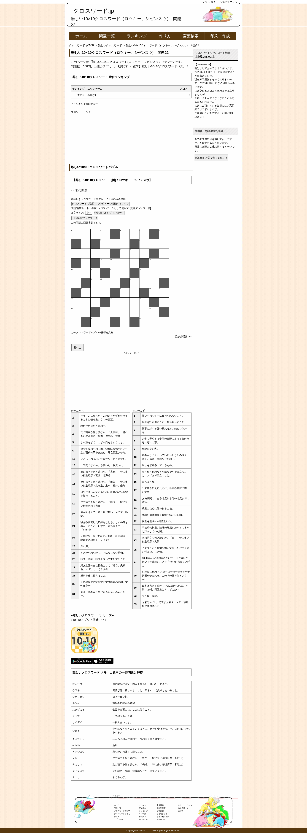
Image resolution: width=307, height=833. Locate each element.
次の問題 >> (183, 336)
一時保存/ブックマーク (85, 218)
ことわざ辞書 (162, 814)
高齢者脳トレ (183, 808)
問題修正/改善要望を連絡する (211, 157)
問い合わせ (143, 819)
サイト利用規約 (163, 817)
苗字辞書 (160, 811)
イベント (142, 805)
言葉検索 (190, 36)
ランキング (137, 36)
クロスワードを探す (122, 811)
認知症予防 (161, 819)
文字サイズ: (78, 212)
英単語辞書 (161, 808)
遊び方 (180, 811)
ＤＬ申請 (142, 814)
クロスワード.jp (93, 11)
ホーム (81, 36)
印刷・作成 (220, 36)
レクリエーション (185, 805)
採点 (77, 347)
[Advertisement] (131, 139)
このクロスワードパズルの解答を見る (92, 332)
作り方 (165, 36)
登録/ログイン (229, 2)
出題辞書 (160, 805)
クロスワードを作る (122, 814)
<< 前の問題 (79, 190)
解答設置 (142, 817)
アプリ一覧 (118, 819)
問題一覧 (107, 36)
